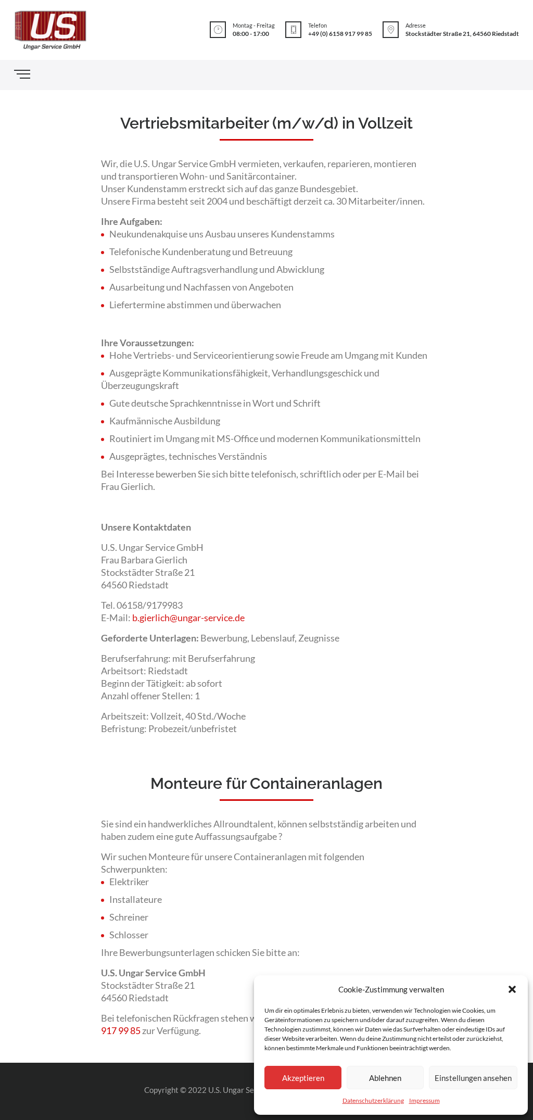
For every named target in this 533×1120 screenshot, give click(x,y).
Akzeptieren (303, 1078)
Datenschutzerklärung (373, 1100)
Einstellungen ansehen (473, 1078)
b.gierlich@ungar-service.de (188, 617)
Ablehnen (385, 1078)
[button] (512, 989)
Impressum (424, 1100)
